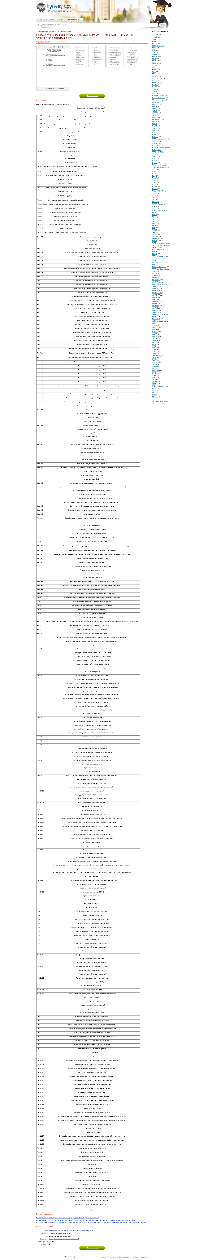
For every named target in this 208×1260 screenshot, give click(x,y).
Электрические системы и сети (60, 31)
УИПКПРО (155, 366)
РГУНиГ (155, 265)
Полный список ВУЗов (160, 401)
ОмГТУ (154, 234)
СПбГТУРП (156, 295)
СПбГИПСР (156, 282)
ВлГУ (154, 72)
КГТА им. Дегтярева (159, 139)
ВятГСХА (155, 82)
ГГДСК (154, 89)
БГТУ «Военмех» (158, 46)
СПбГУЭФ (155, 312)
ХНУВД (154, 384)
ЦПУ (153, 392)
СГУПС (154, 336)
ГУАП (154, 299)
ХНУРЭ (154, 388)
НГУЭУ (154, 230)
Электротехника (42, 31)
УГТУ (154, 375)
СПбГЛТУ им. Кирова (159, 284)
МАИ (154, 173)
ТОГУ (154, 351)
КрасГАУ (155, 143)
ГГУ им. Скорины (158, 98)
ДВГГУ (154, 106)
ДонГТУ (155, 117)
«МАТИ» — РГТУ (158, 262)
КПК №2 (155, 154)
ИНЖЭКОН (156, 280)
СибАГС (155, 327)
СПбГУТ (155, 308)
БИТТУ (154, 43)
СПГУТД (155, 310)
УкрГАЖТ (155, 362)
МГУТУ (154, 193)
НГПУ (154, 223)
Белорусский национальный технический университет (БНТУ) (71, 1230)
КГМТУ (154, 132)
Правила (135, 1257)
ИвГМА (154, 121)
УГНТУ (154, 373)
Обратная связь (144, 1257)
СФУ (153, 343)
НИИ (153, 232)
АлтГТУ (155, 35)
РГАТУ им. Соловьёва (160, 269)
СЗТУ (154, 325)
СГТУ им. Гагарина (159, 321)
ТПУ (153, 199)
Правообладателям (125, 1257)
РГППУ (154, 258)
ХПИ (153, 206)
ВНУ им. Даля (157, 78)
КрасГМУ (155, 145)
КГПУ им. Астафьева (160, 147)
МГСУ (154, 182)
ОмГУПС (155, 236)
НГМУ (154, 221)
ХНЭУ (154, 390)
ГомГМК (155, 91)
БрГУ (154, 65)
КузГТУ (154, 163)
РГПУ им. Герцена (158, 256)
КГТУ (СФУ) (156, 150)
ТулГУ (154, 360)
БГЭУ (154, 59)
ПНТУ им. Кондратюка (160, 245)
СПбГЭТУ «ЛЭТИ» (159, 314)
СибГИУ (155, 332)
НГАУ (154, 217)
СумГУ (154, 347)
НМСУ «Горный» (158, 204)
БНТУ (154, 61)
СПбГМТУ (155, 286)
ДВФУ (154, 115)
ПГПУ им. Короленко (159, 243)
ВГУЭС (154, 69)
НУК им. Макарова (159, 210)
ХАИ (153, 197)
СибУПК (155, 340)
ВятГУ (154, 87)
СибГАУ (155, 330)
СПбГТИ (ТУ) (157, 293)
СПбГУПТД (156, 304)
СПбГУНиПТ (156, 301)
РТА (153, 252)
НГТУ (154, 226)
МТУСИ (155, 195)
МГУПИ (155, 189)
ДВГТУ (154, 111)
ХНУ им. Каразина (158, 386)
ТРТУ (154, 349)
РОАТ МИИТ (156, 249)
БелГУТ (155, 56)
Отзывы (60, 20)
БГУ (153, 52)
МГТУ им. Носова (158, 165)
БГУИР (154, 54)
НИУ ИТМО (156, 319)
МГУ (153, 184)
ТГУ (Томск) (156, 356)
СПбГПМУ (155, 288)
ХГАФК (154, 379)
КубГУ (154, 158)
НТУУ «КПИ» (156, 208)
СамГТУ (155, 275)
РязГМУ (155, 271)
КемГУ (154, 130)
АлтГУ (154, 37)
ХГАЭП (154, 377)
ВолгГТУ (155, 76)
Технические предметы (70, 1239)
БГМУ (154, 48)
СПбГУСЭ (155, 306)
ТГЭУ (154, 353)
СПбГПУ (155, 291)
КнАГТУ (155, 141)
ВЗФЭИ (155, 80)
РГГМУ (154, 254)
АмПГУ (154, 39)
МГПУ (154, 171)
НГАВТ (154, 215)
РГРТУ (154, 273)
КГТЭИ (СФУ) (157, 152)
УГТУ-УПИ (156, 371)
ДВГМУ (154, 108)
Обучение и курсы (74, 20)
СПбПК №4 (156, 239)
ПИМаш (155, 317)
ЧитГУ (154, 395)
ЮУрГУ (154, 397)
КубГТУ (155, 156)
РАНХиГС (155, 247)
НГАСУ (154, 219)
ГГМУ (154, 93)
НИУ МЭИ (155, 202)
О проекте (50, 20)
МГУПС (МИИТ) (157, 191)
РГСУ (154, 260)
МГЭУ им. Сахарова (159, 167)
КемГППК (155, 128)
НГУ (153, 228)
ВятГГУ (155, 85)
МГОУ (154, 180)
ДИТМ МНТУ (156, 119)
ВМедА (154, 74)
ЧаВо (40, 20)
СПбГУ (154, 297)
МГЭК (154, 169)
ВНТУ (154, 67)
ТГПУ (154, 358)
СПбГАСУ (155, 278)
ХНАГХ (154, 382)
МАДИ (154, 176)
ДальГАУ (155, 104)
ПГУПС (154, 241)
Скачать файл (92, 96)
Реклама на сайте (112, 1257)
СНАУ (154, 345)
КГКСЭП (155, 137)
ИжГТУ (154, 126)
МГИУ (154, 178)
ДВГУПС (155, 113)
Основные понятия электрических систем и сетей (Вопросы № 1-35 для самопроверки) (67, 1218)
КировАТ (155, 134)
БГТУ (154, 50)
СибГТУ (155, 334)
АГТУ (154, 41)
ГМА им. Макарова (159, 100)
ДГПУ (154, 102)
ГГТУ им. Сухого (158, 95)
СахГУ (154, 323)
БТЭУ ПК (155, 63)
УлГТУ (154, 364)
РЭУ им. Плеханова (159, 267)
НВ (153, 213)
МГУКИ (154, 186)
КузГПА (155, 160)
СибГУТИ (155, 338)
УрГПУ (154, 369)
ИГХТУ (154, 124)
